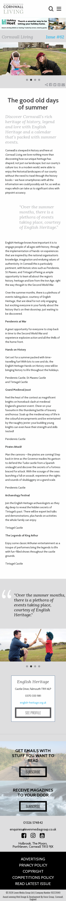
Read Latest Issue (33, 883)
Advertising (33, 859)
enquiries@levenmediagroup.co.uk (33, 829)
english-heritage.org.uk (33, 702)
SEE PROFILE (33, 712)
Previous (5, 64)
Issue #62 (55, 37)
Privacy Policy (33, 865)
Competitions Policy (33, 877)
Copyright (33, 871)
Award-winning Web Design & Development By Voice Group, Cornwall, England (33, 898)
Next (60, 64)
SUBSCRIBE (33, 771)
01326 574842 (33, 822)
